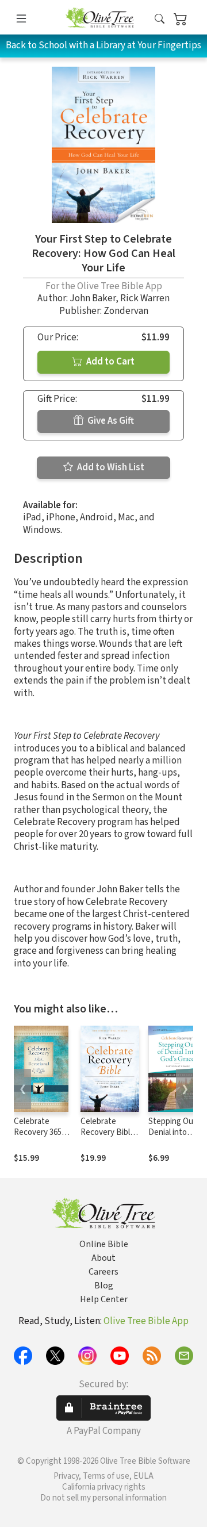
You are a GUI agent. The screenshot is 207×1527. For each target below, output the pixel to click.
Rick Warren (145, 298)
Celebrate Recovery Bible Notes (107, 1132)
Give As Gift (110, 421)
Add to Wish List (109, 467)
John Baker (93, 298)
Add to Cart (110, 362)
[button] (159, 19)
